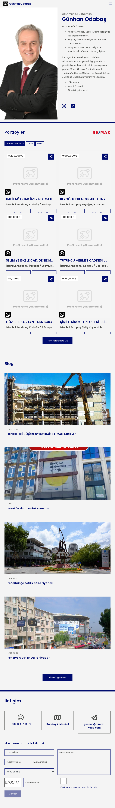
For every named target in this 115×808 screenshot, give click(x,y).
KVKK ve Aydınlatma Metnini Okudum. (80, 787)
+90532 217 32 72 (20, 724)
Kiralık (30, 143)
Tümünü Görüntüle (15, 143)
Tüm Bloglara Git (57, 677)
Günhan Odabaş (20, 4)
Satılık (40, 143)
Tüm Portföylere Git (57, 340)
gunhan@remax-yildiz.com (94, 725)
